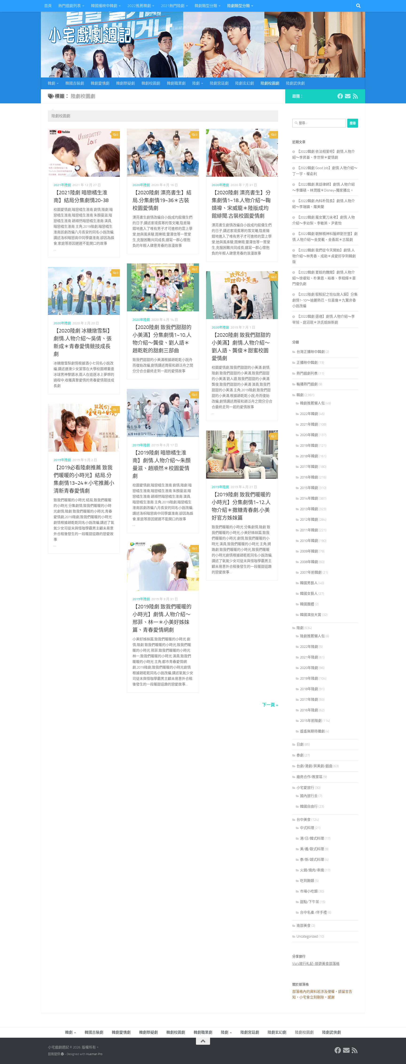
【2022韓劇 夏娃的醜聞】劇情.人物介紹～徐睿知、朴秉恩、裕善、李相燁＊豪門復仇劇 (324, 278)
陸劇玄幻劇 (244, 83)
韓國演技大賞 (310, 615)
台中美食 (304, 820)
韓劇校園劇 (150, 83)
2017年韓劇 (309, 467)
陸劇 (196, 83)
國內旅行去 (309, 796)
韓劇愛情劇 (100, 83)
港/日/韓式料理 (312, 838)
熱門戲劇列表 (69, 6)
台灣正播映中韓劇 (311, 352)
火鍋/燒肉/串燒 (312, 870)
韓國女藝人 (309, 593)
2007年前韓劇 (311, 572)
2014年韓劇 (309, 498)
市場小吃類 (309, 891)
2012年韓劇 (309, 519)
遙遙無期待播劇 (312, 731)
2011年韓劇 (309, 530)
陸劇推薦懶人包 (312, 636)
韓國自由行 (309, 806)
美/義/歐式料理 (312, 849)
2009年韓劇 (309, 551)
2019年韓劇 (309, 445)
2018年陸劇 (309, 689)
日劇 (300, 744)
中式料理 (307, 828)
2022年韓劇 (309, 414)
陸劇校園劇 (270, 83)
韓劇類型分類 (206, 6)
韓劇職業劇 (176, 83)
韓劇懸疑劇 (125, 83)
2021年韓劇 (309, 424)
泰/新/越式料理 (312, 859)
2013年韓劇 (309, 509)
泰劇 (300, 755)
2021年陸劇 (62, 185)
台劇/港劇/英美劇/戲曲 (314, 766)
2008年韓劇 (309, 562)
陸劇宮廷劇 (219, 83)
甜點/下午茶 (309, 902)
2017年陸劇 (309, 699)
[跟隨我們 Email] (348, 96)
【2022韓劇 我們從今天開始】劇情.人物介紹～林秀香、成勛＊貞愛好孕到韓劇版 (324, 256)
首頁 (48, 6)
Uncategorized (307, 936)
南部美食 (304, 925)
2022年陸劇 (309, 647)
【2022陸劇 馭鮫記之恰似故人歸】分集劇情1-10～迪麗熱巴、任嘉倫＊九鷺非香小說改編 (325, 300)
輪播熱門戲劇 (307, 384)
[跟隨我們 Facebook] (340, 96)
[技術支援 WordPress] (62, 1054)
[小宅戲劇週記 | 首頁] (90, 35)
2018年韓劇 (309, 456)
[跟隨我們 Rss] (355, 96)
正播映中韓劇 (307, 362)
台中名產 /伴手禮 (313, 912)
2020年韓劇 (309, 435)
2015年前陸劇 (311, 721)
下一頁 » (270, 705)
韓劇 (51, 83)
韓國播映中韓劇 (104, 6)
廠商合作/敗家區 (310, 777)
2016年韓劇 (309, 477)
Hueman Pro (94, 1054)
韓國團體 (307, 604)
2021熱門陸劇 (172, 6)
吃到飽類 (307, 881)
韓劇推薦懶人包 (312, 403)
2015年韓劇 (309, 488)
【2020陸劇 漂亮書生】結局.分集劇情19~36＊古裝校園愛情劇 (162, 200)
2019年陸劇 (141, 445)
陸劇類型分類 (238, 6)
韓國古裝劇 (74, 83)
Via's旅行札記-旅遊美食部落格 (316, 964)
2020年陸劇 (141, 185)
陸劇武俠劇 (295, 83)
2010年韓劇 (309, 541)
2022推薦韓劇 (139, 6)
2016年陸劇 (309, 710)
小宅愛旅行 (305, 788)
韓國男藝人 (309, 583)
